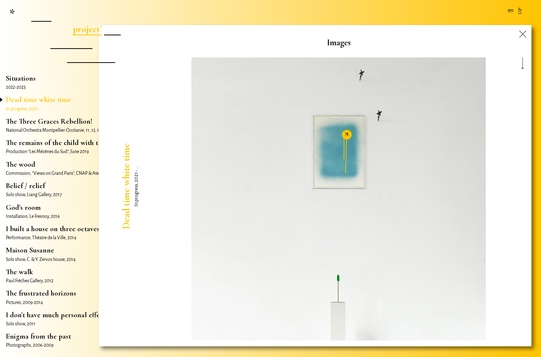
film (111, 29)
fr (520, 10)
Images (339, 42)
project (86, 29)
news (40, 15)
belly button (90, 56)
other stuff (70, 42)
